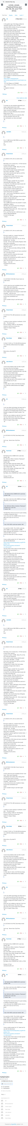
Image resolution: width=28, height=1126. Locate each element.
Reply (5, 94)
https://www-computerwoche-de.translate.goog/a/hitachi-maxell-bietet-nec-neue (15, 80)
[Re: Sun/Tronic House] (2, 5)
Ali (7, 19)
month (21, 15)
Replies (11, 15)
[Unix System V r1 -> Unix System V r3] (26, 5)
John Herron (9, 361)
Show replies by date (22, 98)
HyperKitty (13, 1124)
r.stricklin (8, 131)
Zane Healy (9, 338)
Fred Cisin (8, 450)
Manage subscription (7, 1083)
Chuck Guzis (9, 153)
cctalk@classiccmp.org (6, 1081)
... (4, 121)
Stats (16, 15)
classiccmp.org (10, 2)
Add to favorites (7, 1090)
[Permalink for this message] (26, 93)
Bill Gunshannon (10, 274)
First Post (4, 15)
